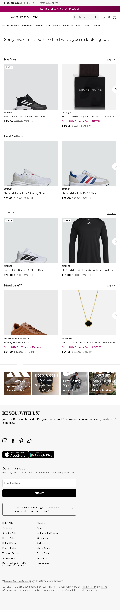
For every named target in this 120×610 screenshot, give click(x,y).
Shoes (56, 25)
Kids (78, 25)
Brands (15, 25)
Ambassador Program (48, 533)
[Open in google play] (41, 457)
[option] (31, 93)
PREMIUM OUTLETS (49, 3)
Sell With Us (43, 563)
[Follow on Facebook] (13, 442)
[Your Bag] (114, 18)
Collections (42, 543)
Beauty (96, 25)
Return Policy (9, 538)
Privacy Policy (9, 548)
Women (38, 25)
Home (86, 25)
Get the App (43, 538)
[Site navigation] (5, 18)
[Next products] (116, 89)
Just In (5, 25)
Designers (26, 25)
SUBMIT (39, 493)
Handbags (67, 25)
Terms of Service (10, 553)
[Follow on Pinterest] (22, 442)
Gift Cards (42, 558)
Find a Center (43, 553)
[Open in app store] (15, 457)
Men (48, 25)
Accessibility (8, 558)
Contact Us (7, 527)
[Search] (86, 17)
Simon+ (41, 527)
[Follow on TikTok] (29, 442)
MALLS (30, 3)
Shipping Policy (10, 533)
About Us (41, 522)
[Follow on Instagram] (5, 442)
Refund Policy (9, 543)
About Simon (43, 548)
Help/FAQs (7, 522)
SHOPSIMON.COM (13, 3)
